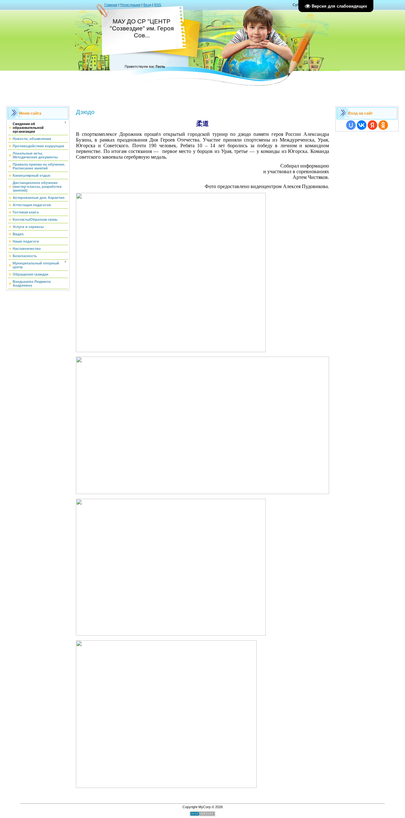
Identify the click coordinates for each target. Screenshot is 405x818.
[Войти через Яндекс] (372, 125)
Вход (147, 5)
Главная (110, 5)
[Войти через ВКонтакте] (361, 125)
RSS (157, 5)
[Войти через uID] (351, 125)
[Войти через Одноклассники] (383, 125)
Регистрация (130, 5)
